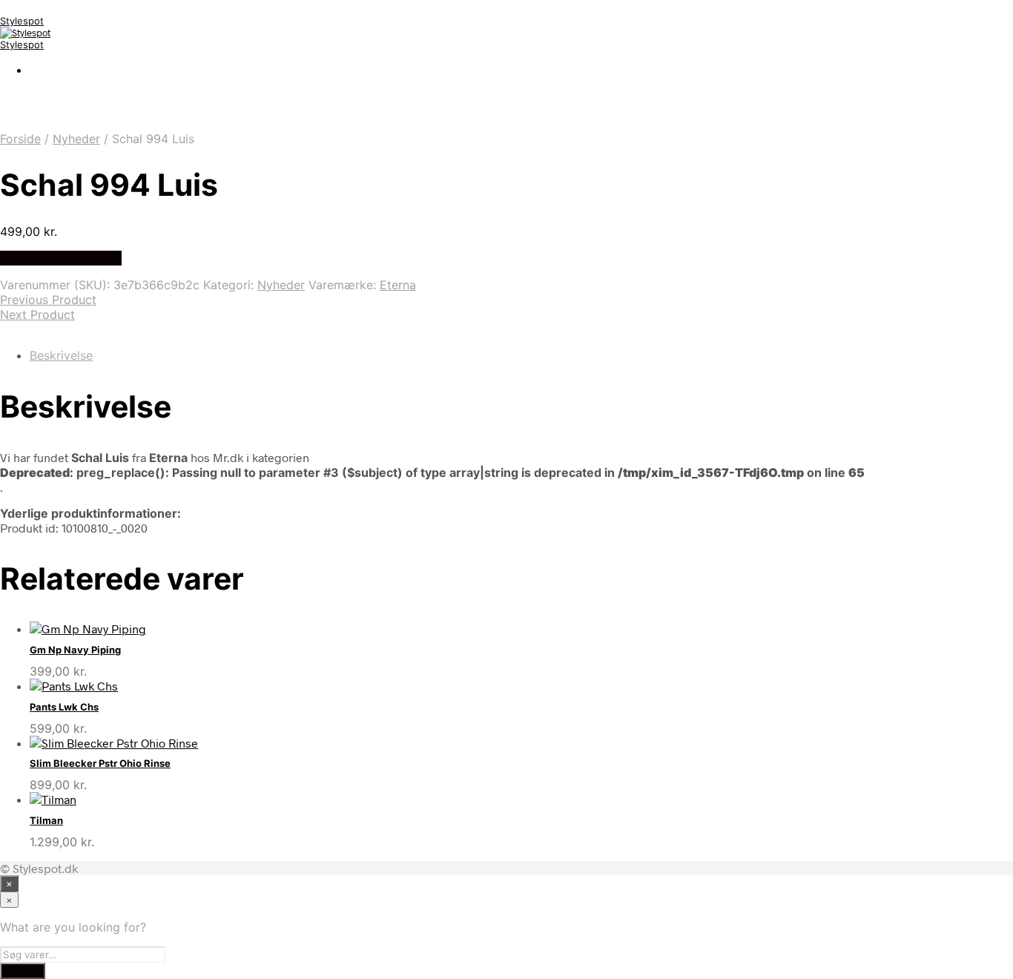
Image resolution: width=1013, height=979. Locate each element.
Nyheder (76, 138)
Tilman (46, 820)
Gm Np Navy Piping (75, 650)
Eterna (398, 284)
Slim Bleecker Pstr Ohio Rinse (100, 763)
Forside (20, 138)
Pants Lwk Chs (64, 707)
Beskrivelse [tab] (61, 355)
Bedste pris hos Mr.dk (61, 258)
